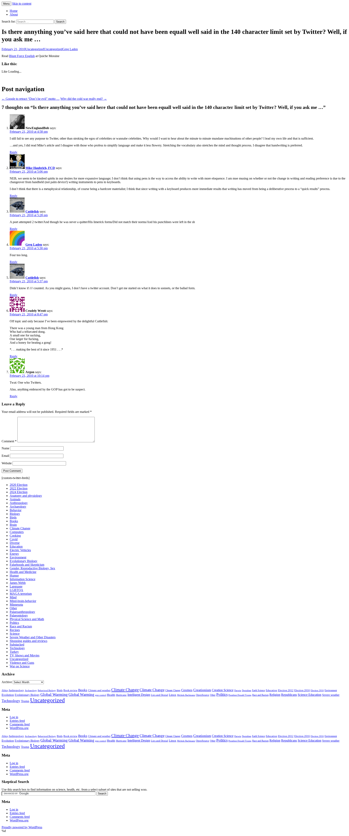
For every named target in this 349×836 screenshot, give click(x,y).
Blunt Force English (22, 56)
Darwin (237, 690)
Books (14, 521)
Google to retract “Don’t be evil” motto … (31, 98)
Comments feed (20, 724)
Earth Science (258, 690)
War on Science (20, 666)
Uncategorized (34, 49)
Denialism (246, 690)
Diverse (15, 543)
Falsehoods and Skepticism (27, 564)
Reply (13, 152)
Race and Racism (21, 626)
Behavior (15, 510)
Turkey (14, 651)
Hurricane (121, 695)
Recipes (15, 630)
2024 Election (18, 492)
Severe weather (331, 694)
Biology (15, 514)
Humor (14, 575)
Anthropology (19, 503)
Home (14, 11)
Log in (14, 717)
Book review (70, 690)
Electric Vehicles (20, 550)
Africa (5, 690)
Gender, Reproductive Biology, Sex (32, 568)
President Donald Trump (239, 695)
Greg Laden (70, 49)
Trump (25, 701)
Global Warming (54, 694)
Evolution (8, 694)
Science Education (309, 694)
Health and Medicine (23, 572)
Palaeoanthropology (22, 612)
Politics (14, 622)
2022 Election (18, 488)
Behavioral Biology (47, 690)
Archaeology (18, 506)
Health (111, 694)
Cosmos (186, 690)
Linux (172, 694)
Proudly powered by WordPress (22, 827)
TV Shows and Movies (24, 655)
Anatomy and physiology (26, 495)
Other (13, 608)
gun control (100, 695)
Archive (7, 682)
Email (5, 455)
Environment (18, 557)
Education (16, 546)
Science (15, 633)
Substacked (17, 644)
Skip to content (21, 3)
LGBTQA (16, 590)
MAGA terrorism (21, 593)
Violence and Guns (22, 662)
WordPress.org (19, 728)
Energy (14, 553)
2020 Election (18, 484)
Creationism (202, 690)
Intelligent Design (138, 695)
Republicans (289, 694)
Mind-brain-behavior (23, 601)
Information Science (22, 579)
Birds (13, 517)
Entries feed (17, 720)
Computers (17, 532)
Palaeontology (19, 615)
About (14, 14)
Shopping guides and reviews (28, 641)
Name (5, 448)
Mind (13, 597)
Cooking (15, 535)
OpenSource (202, 695)
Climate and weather (99, 690)
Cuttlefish (32, 211)
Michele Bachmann (186, 695)
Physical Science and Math (27, 619)
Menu (6, 3)
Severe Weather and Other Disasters (33, 637)
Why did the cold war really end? (83, 98)
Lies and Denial (159, 695)
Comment (9, 441)
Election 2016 (302, 690)
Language (16, 586)
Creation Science (222, 690)
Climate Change (20, 528)
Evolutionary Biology (23, 561)
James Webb (18, 582)
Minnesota (16, 604)
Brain (13, 524)
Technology (17, 648)
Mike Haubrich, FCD (40, 168)
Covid (14, 539)
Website (7, 463)
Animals (15, 499)
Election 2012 (285, 690)
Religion (274, 694)
